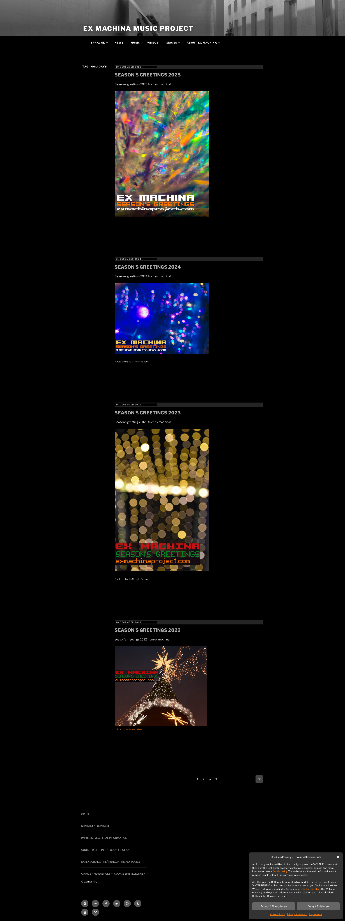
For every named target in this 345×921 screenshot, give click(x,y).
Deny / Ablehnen (318, 906)
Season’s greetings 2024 (147, 267)
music (135, 42)
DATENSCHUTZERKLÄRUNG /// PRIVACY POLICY (110, 861)
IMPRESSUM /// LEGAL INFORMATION (104, 837)
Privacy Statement (297, 914)
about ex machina (202, 42)
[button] (338, 857)
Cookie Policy (277, 914)
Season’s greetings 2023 (147, 413)
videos (152, 42)
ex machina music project (138, 28)
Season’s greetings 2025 (147, 75)
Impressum (315, 914)
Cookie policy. (280, 871)
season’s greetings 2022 (147, 630)
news (119, 42)
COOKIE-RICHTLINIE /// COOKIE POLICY (105, 849)
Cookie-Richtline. (311, 889)
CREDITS (86, 814)
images (171, 42)
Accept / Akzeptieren (273, 906)
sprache (98, 42)
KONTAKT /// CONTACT (95, 825)
